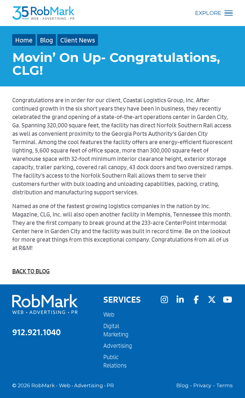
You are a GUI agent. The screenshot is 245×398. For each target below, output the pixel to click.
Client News (77, 40)
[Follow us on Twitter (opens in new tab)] (212, 299)
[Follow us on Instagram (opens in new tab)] (164, 299)
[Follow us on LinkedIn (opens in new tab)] (180, 299)
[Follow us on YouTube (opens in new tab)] (228, 299)
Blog (46, 40)
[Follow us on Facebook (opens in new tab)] (196, 299)
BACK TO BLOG (31, 271)
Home (24, 40)
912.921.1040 (36, 332)
